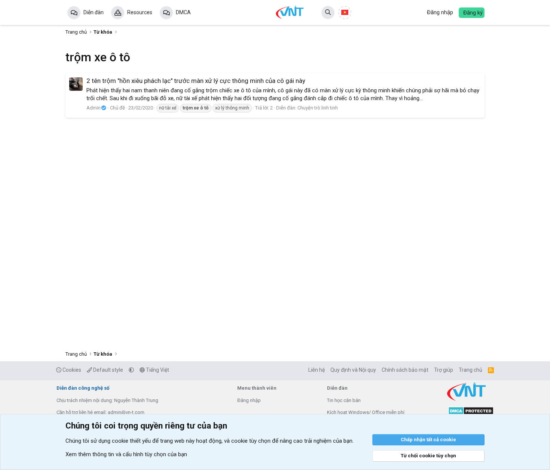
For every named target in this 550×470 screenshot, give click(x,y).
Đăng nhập (249, 400)
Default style (107, 370)
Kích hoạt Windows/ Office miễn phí (365, 412)
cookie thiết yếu (131, 440)
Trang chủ (470, 370)
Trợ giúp (443, 370)
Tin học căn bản (344, 400)
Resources (139, 12)
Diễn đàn (93, 12)
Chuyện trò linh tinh (317, 108)
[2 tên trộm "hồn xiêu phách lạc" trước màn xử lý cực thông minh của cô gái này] (76, 84)
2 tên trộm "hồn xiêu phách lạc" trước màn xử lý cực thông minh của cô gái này (195, 80)
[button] (131, 370)
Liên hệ (316, 370)
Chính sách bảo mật (405, 370)
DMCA (183, 12)
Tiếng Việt (157, 370)
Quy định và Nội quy (353, 370)
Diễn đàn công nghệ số (82, 388)
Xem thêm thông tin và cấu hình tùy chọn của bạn (126, 454)
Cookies (71, 370)
